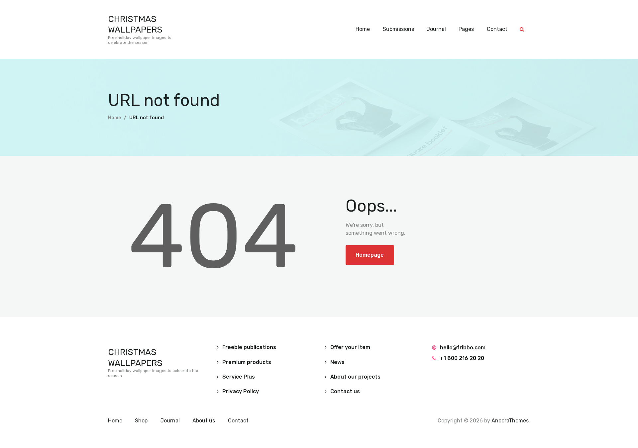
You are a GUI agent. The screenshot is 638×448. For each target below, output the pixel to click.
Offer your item (350, 347)
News (337, 362)
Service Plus (238, 377)
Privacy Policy (240, 391)
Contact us (345, 391)
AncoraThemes (510, 420)
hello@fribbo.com (462, 347)
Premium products (246, 362)
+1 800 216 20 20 (462, 358)
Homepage (370, 255)
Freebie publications (249, 347)
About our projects (355, 377)
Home (114, 118)
